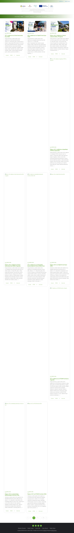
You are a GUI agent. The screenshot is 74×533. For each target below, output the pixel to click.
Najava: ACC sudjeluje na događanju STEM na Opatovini (59, 150)
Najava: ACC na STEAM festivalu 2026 (37, 494)
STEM (11, 55)
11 (43, 517)
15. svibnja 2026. (53, 147)
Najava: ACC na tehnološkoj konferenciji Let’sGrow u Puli (12, 494)
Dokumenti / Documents (22, 528)
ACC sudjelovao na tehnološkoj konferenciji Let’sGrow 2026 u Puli (36, 265)
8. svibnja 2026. (8, 491)
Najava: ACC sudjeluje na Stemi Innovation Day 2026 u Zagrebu (13, 265)
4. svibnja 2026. (30, 491)
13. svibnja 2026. (8, 262)
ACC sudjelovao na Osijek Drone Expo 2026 (37, 36)
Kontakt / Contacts (31, 528)
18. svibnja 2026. (53, 33)
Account (7, 55)
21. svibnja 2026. (8, 33)
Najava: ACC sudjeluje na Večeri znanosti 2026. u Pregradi (58, 36)
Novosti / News (37, 528)
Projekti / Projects (52, 528)
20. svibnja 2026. (31, 33)
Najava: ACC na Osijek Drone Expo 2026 (58, 265)
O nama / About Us (45, 528)
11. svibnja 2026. (53, 376)
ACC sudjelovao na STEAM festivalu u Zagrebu (59, 379)
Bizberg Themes (54, 530)
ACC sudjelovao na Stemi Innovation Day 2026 (14, 36)
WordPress (44, 530)
